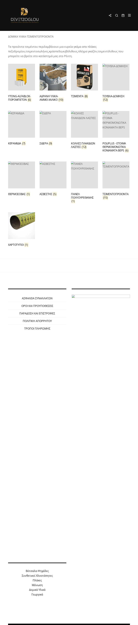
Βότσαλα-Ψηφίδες (37, 571)
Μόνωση (37, 585)
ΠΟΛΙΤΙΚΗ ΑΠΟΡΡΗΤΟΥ (37, 321)
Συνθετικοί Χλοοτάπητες (37, 575)
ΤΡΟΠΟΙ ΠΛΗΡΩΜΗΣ (37, 328)
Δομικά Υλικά (37, 590)
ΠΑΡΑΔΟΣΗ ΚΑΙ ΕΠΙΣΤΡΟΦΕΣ (37, 313)
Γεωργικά (37, 594)
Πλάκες (37, 580)
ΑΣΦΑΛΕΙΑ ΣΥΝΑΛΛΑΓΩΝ (37, 298)
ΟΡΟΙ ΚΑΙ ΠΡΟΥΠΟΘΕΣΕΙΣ (37, 306)
